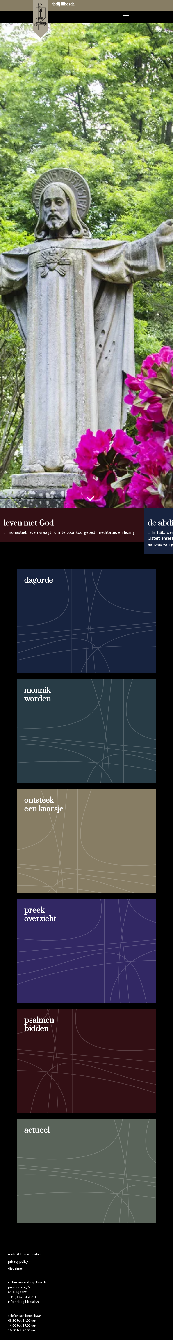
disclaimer (15, 1268)
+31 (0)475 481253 (22, 1297)
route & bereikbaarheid (25, 1254)
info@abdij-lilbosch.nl (23, 1301)
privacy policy (18, 1261)
